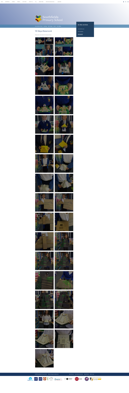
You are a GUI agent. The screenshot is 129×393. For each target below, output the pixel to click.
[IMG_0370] (44, 202)
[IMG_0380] (44, 300)
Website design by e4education (53, 374)
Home (41, 26)
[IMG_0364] (44, 144)
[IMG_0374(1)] (44, 241)
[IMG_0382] (44, 319)
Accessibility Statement (79, 374)
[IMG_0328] (44, 124)
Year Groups (50, 26)
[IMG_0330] (44, 105)
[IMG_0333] (44, 85)
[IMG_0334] (64, 66)
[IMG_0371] (64, 202)
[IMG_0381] (64, 300)
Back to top (92, 374)
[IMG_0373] (64, 222)
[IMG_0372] (44, 222)
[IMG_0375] (64, 241)
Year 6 (55, 26)
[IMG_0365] (64, 144)
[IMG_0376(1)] (44, 261)
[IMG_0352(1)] (64, 46)
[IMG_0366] (44, 163)
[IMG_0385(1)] (64, 339)
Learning (45, 26)
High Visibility (86, 374)
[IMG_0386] (44, 358)
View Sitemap (71, 374)
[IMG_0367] (64, 163)
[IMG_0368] (44, 183)
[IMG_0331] (64, 85)
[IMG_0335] (44, 66)
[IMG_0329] (64, 105)
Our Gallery (59, 26)
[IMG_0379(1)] (64, 280)
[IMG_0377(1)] (64, 261)
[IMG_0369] (64, 183)
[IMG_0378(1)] (44, 280)
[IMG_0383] (64, 319)
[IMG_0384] (44, 339)
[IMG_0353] (44, 46)
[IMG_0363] (64, 124)
